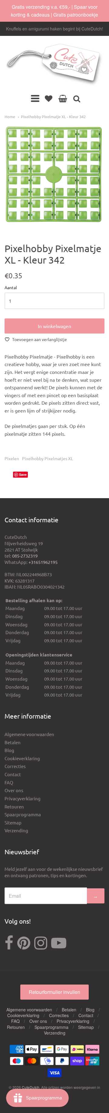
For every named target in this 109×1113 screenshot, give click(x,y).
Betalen (13, 742)
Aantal (11, 287)
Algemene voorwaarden (29, 734)
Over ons (14, 790)
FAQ (9, 782)
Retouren (14, 806)
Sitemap (13, 822)
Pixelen (12, 458)
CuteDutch (30, 1087)
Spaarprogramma (23, 814)
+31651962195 (43, 562)
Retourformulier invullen (54, 991)
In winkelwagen (54, 326)
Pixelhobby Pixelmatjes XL (47, 458)
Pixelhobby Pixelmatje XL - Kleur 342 (53, 116)
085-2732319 (25, 555)
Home (10, 116)
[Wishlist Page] (48, 98)
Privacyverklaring (23, 798)
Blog (9, 750)
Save (23, 474)
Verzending (16, 830)
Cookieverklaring (22, 758)
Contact (13, 774)
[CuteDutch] (54, 65)
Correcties (15, 766)
